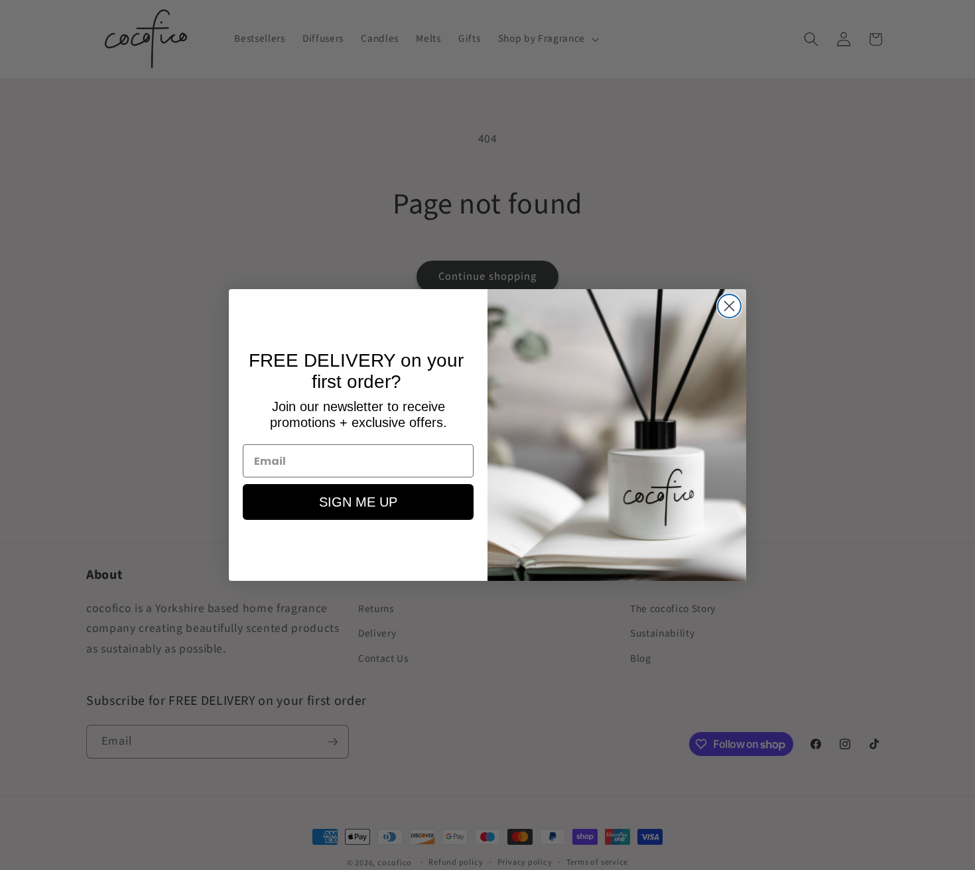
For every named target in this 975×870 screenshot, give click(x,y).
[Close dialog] (729, 306)
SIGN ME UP (358, 502)
